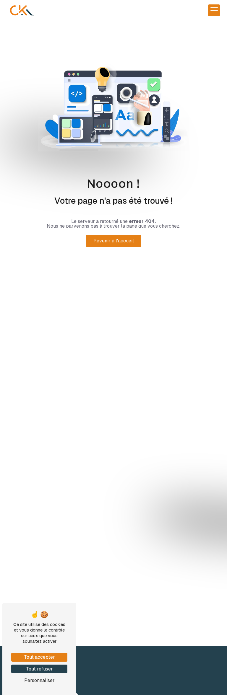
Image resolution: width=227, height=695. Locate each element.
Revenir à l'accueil (113, 241)
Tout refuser (39, 669)
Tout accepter (39, 657)
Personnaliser (39, 680)
